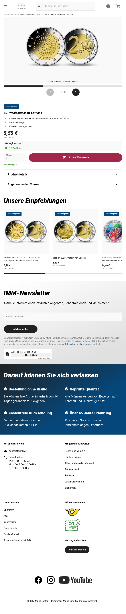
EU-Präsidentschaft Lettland (61, 15)
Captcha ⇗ (44, 358)
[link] (20, 6)
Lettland (44, 15)
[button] (5, 6)
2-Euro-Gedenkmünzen (29, 15)
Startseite (8, 15)
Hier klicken (31, 355)
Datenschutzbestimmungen (78, 344)
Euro (16, 15)
